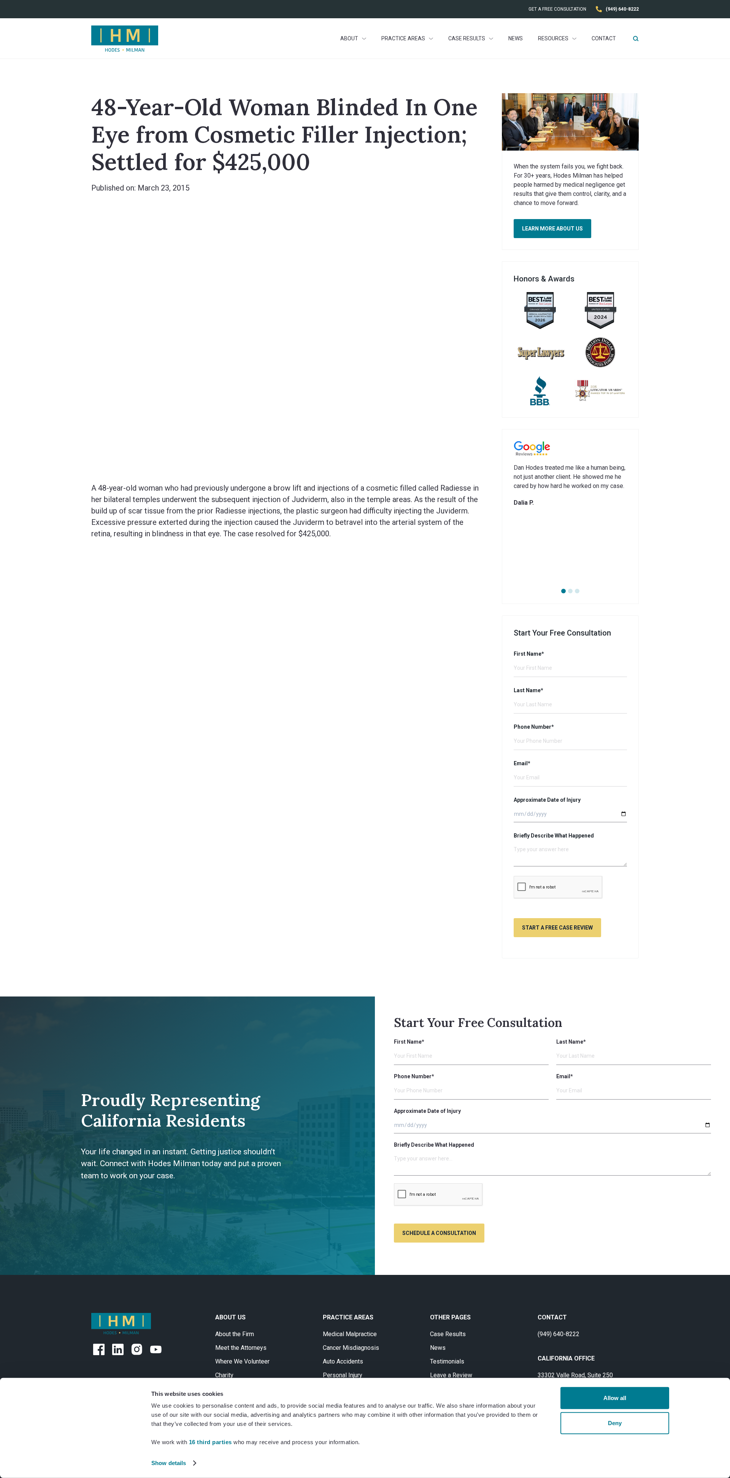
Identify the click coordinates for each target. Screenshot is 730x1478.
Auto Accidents (343, 1361)
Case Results (448, 1334)
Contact (604, 38)
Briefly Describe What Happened (554, 836)
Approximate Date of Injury (547, 800)
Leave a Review (451, 1375)
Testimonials (447, 1361)
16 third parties (210, 1442)
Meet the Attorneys (241, 1347)
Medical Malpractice (350, 1334)
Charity (224, 1375)
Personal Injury (342, 1375)
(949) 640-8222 (558, 1334)
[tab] (563, 591)
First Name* (529, 654)
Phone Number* (534, 727)
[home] (124, 38)
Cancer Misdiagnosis (351, 1347)
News (515, 38)
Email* (522, 763)
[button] (353, 38)
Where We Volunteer (242, 1361)
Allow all (614, 1398)
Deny (615, 1422)
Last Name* (528, 690)
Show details (168, 1463)
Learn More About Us (552, 229)
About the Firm (234, 1334)
